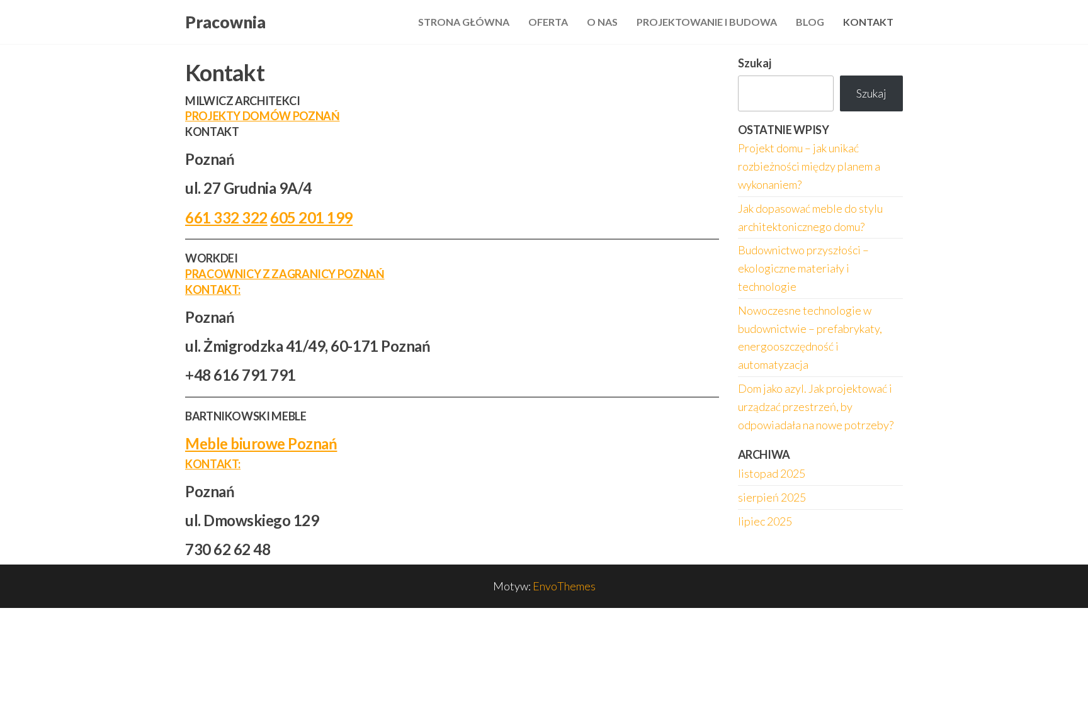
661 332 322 (226, 217)
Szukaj (754, 63)
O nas (602, 22)
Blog (810, 22)
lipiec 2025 (765, 521)
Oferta (548, 22)
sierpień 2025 (772, 497)
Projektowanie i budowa (707, 22)
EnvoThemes (564, 586)
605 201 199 (311, 217)
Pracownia (225, 22)
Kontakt (868, 22)
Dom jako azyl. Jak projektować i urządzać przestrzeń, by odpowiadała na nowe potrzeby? (815, 406)
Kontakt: (213, 289)
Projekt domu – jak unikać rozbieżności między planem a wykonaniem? (809, 166)
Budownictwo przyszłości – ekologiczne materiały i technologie (803, 268)
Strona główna (463, 22)
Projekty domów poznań (262, 116)
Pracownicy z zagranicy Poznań (285, 274)
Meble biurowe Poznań (261, 443)
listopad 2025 (771, 473)
